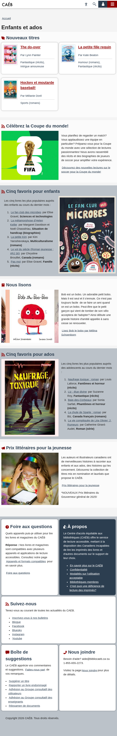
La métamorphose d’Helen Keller (26, 222)
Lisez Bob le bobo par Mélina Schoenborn (79, 332)
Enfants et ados (21, 27)
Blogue (16, 622)
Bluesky (17, 630)
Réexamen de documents (24, 705)
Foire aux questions (18, 572)
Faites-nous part (35, 669)
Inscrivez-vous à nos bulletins (30, 617)
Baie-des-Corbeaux (80, 400)
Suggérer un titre (19, 681)
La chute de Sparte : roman (84, 412)
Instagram (18, 634)
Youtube (17, 638)
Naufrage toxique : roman (83, 379)
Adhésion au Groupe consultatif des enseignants (30, 699)
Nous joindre (89, 670)
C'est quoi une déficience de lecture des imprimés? (86, 588)
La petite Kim (19, 237)
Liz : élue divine (77, 391)
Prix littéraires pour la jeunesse (80, 485)
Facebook (18, 626)
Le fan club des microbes (26, 212)
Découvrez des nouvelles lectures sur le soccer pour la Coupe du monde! (85, 169)
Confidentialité (78, 569)
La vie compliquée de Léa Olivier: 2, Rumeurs (89, 422)
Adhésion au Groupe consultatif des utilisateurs (30, 691)
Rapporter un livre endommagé (28, 685)
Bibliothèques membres (84, 582)
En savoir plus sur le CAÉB (86, 565)
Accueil (6, 18)
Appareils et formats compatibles (26, 561)
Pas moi (16, 261)
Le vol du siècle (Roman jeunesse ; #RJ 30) (31, 251)
